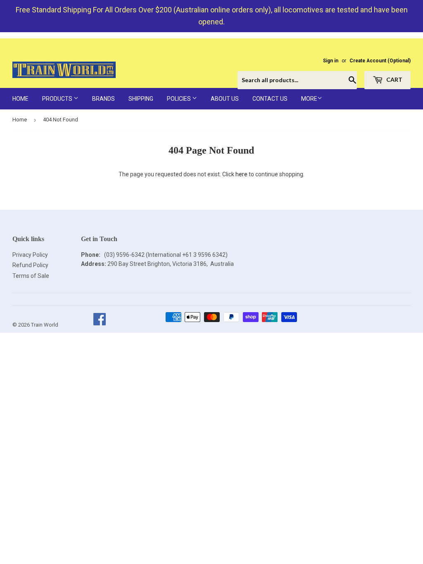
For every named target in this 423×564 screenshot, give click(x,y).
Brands (103, 98)
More (309, 98)
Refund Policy (30, 265)
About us (225, 98)
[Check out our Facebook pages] (99, 325)
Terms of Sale (30, 276)
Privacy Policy (30, 254)
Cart (393, 79)
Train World (44, 325)
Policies (179, 98)
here (241, 174)
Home (20, 98)
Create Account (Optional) (380, 61)
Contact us (270, 98)
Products (58, 98)
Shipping (140, 98)
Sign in (330, 61)
